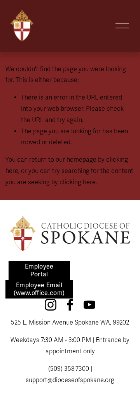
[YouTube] (89, 305)
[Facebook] (70, 305)
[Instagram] (50, 305)
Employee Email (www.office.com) (39, 289)
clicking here (78, 182)
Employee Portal (39, 270)
